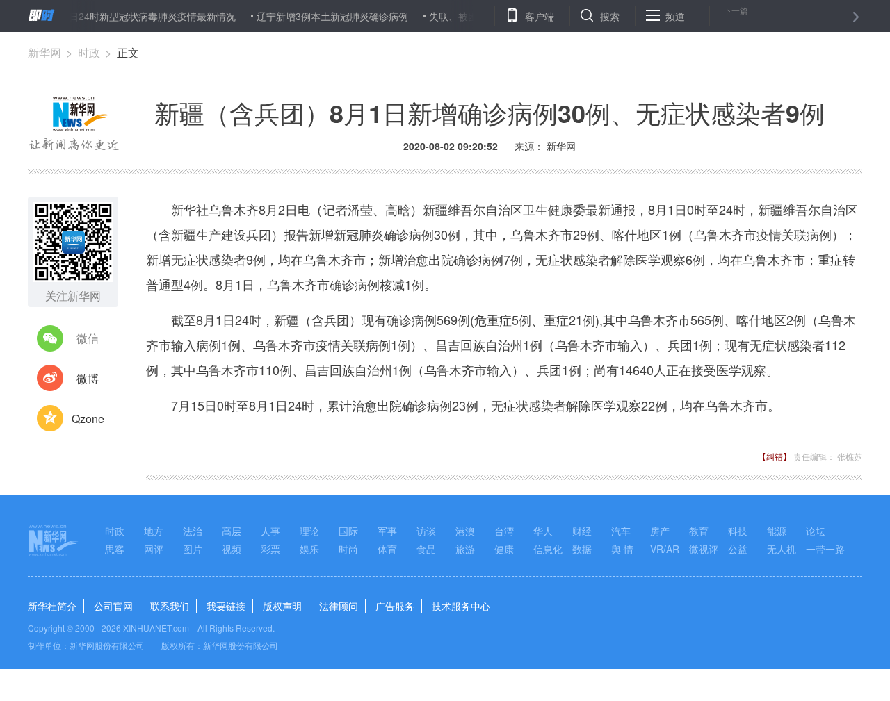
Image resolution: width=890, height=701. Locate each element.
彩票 (270, 549)
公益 (737, 549)
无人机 (781, 549)
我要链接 (226, 606)
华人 (543, 531)
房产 (660, 531)
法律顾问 (338, 606)
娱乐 (309, 549)
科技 (737, 531)
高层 (231, 531)
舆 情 (622, 549)
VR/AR (664, 549)
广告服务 (394, 606)
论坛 (815, 531)
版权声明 (282, 606)
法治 (192, 531)
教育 (699, 531)
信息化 (548, 549)
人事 (270, 531)
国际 (348, 531)
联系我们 (169, 606)
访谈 (426, 531)
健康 (504, 549)
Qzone (88, 419)
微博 (87, 378)
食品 (426, 549)
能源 (776, 531)
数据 (582, 549)
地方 (153, 531)
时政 (89, 52)
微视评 (703, 549)
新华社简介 (52, 606)
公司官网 (113, 606)
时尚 (348, 549)
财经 (582, 531)
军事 (387, 531)
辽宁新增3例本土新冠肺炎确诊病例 (322, 16)
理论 (309, 531)
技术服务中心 (461, 606)
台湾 (504, 531)
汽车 (621, 531)
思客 (114, 549)
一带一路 (825, 549)
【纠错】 (774, 456)
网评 (153, 549)
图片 (192, 549)
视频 (231, 549)
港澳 (465, 531)
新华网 (44, 52)
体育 (387, 549)
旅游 (465, 549)
